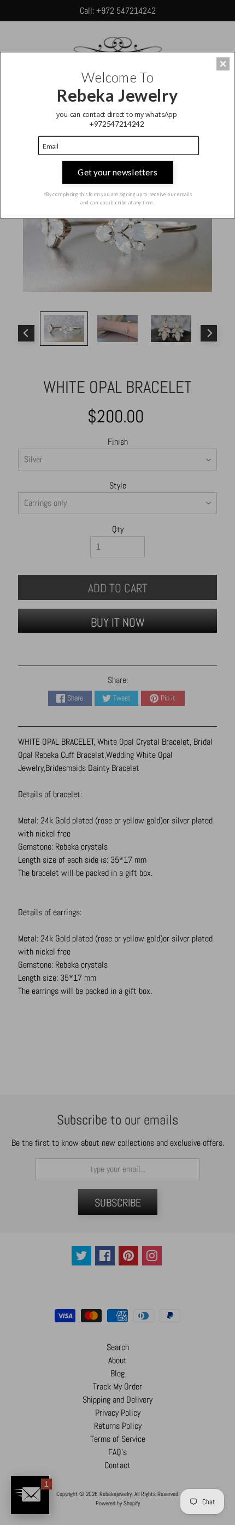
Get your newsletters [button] (117, 172)
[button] (223, 63)
